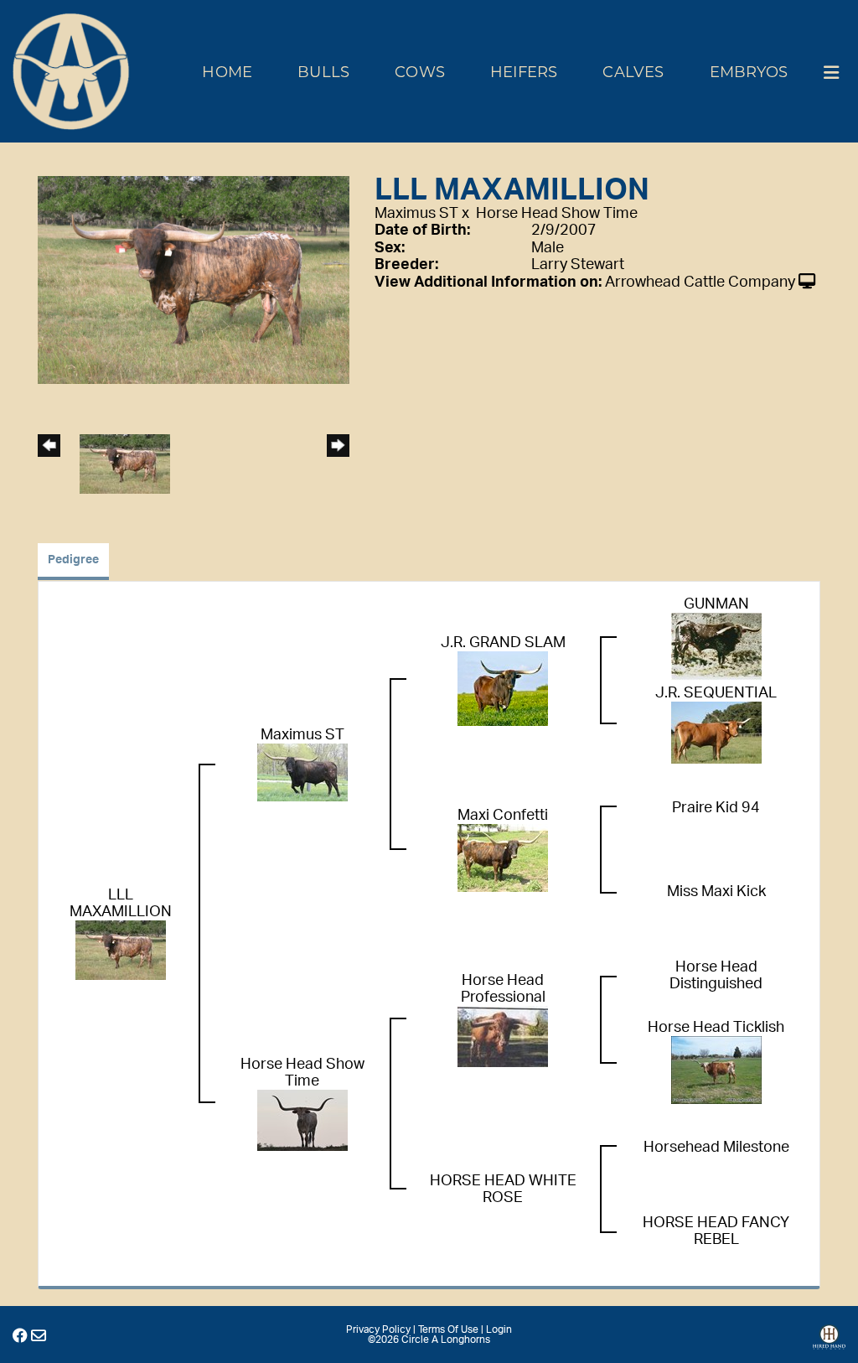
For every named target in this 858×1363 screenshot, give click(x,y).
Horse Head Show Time (557, 213)
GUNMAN (716, 604)
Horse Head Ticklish (716, 1027)
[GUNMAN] (716, 646)
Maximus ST (416, 213)
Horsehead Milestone (716, 1147)
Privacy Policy (378, 1329)
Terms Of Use (448, 1329)
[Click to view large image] (193, 279)
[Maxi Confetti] (502, 857)
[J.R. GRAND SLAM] (502, 688)
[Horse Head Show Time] (302, 1119)
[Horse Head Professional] (502, 1036)
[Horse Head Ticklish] (716, 1069)
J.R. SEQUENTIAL (716, 693)
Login (499, 1329)
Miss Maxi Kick (716, 891)
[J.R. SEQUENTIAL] (716, 731)
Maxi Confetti (502, 815)
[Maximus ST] (302, 772)
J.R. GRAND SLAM (503, 642)
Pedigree (73, 560)
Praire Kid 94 (716, 808)
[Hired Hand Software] (829, 1342)
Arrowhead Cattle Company (700, 282)
